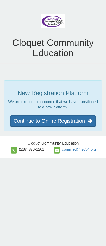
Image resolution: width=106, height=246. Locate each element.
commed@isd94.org (79, 149)
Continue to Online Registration (51, 121)
